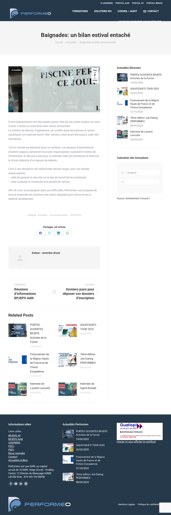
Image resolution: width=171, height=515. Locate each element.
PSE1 (11, 449)
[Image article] (17, 330)
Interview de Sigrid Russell (88, 386)
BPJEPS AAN (15, 439)
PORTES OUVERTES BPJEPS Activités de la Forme (38, 333)
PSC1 (11, 446)
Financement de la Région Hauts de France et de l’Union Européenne (39, 363)
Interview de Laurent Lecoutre (40, 386)
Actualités (16, 70)
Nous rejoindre (16, 453)
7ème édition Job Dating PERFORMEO (88, 358)
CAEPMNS (14, 442)
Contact (12, 456)
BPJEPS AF (14, 435)
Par (58, 215)
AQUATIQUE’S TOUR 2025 (88, 327)
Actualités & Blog (18, 460)
